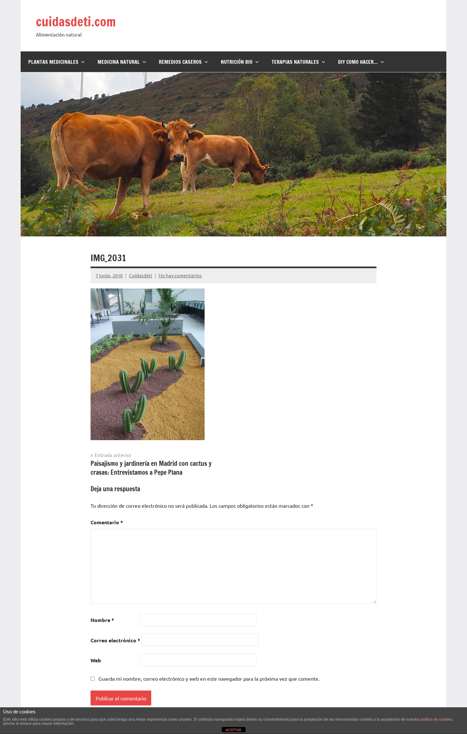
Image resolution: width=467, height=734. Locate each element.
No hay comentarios (180, 275)
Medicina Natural (119, 61)
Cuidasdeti (140, 275)
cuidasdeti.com (76, 21)
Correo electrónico (115, 640)
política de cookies (436, 719)
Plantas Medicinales (53, 61)
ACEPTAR (233, 730)
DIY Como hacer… (358, 61)
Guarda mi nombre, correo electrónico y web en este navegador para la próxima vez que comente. (209, 678)
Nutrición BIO (237, 61)
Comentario (107, 522)
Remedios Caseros (180, 61)
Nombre (102, 620)
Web (96, 660)
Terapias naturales (295, 61)
